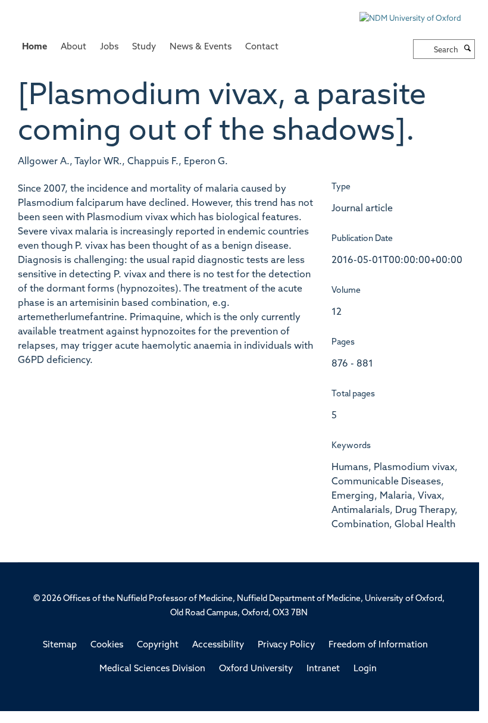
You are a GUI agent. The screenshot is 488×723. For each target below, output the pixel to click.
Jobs (109, 47)
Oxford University (256, 669)
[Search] (467, 49)
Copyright (158, 645)
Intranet (323, 669)
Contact (262, 47)
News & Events (201, 47)
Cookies (106, 645)
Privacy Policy (286, 645)
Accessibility (218, 645)
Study (144, 47)
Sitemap (60, 645)
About (73, 47)
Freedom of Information (378, 645)
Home (34, 47)
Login (365, 669)
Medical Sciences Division (152, 669)
